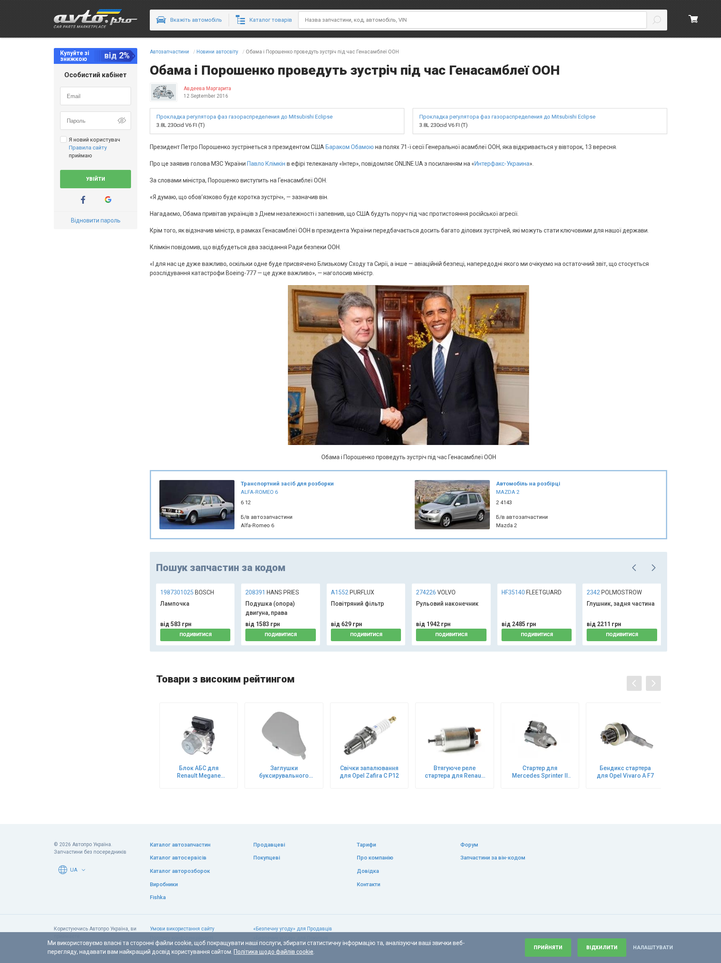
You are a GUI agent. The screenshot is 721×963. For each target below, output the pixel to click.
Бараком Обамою (349, 147)
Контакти (368, 884)
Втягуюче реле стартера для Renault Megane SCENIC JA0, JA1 (454, 772)
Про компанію (375, 857)
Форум (469, 845)
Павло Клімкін (266, 163)
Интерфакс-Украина (501, 163)
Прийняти (548, 947)
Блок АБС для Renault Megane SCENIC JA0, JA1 (199, 772)
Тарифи (366, 845)
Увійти (95, 179)
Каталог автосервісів (178, 857)
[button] (83, 870)
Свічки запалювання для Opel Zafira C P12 (369, 772)
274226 (436, 592)
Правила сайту (88, 147)
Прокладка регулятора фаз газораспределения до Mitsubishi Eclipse (244, 117)
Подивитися (195, 634)
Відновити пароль (96, 220)
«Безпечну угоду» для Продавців (292, 929)
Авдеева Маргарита (207, 88)
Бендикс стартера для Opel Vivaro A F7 (625, 772)
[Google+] (108, 199)
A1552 (352, 592)
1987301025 (187, 592)
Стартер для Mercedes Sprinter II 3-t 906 (540, 772)
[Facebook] (83, 199)
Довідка (368, 871)
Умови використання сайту (182, 929)
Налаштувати (653, 947)
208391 (272, 592)
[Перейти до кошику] (693, 19)
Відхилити (602, 947)
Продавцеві (269, 845)
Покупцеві (266, 857)
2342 (614, 592)
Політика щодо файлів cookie (273, 951)
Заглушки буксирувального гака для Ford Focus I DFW (284, 772)
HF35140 (532, 592)
